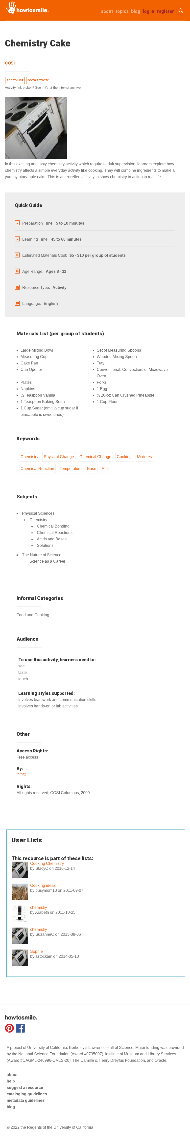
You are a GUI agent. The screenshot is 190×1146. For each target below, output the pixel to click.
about (107, 11)
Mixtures (144, 457)
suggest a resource (25, 1087)
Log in (148, 11)
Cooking (124, 457)
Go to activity (38, 80)
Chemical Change (95, 457)
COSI (10, 63)
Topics (122, 11)
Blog (135, 11)
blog (11, 1107)
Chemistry (29, 457)
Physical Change (59, 457)
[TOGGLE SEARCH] (180, 10)
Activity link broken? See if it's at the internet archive (43, 87)
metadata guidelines (26, 1100)
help (11, 1081)
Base (91, 469)
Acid (106, 469)
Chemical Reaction (37, 469)
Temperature (71, 469)
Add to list (15, 80)
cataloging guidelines (27, 1094)
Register (165, 11)
